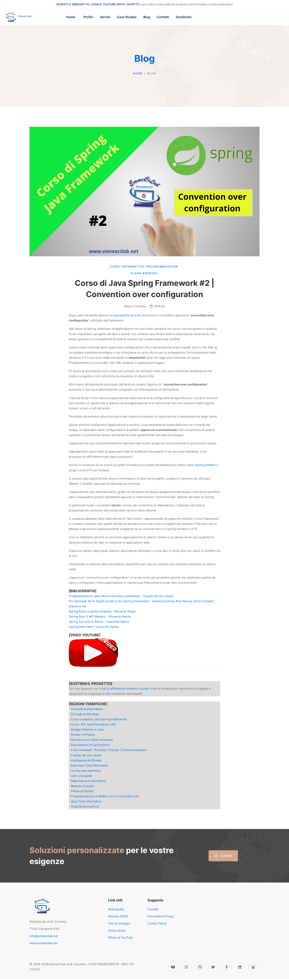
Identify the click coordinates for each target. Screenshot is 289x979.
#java (137, 273)
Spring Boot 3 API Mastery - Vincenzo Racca (100, 616)
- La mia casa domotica (84, 770)
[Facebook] (226, 967)
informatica (133, 266)
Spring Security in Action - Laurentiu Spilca (99, 621)
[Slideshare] (253, 967)
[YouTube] (173, 967)
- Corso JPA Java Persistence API (92, 724)
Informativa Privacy (160, 916)
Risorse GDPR (118, 916)
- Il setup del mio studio (85, 755)
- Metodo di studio (81, 786)
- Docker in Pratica (82, 734)
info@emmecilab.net (43, 936)
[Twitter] (213, 967)
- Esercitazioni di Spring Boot (89, 745)
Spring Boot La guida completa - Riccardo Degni (102, 611)
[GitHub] (199, 967)
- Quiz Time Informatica (85, 801)
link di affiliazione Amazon (119, 688)
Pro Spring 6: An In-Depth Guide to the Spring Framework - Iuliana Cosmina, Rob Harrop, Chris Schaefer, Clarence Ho (142, 603)
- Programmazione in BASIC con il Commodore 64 (104, 796)
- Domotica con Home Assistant (91, 740)
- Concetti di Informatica (85, 709)
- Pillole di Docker (81, 791)
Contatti (225, 856)
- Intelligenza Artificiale (85, 760)
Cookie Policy (157, 923)
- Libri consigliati (80, 776)
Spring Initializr (205, 465)
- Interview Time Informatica (88, 765)
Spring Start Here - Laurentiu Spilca (94, 627)
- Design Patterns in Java (86, 729)
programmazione (162, 266)
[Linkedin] (240, 967)
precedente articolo (127, 315)
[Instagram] (186, 967)
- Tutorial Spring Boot (84, 806)
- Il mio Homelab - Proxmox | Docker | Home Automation (108, 750)
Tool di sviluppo (119, 923)
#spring (150, 273)
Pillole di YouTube (120, 937)
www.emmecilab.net (43, 943)
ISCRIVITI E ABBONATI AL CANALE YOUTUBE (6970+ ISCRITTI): (98, 4)
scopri (145, 688)
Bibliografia (116, 909)
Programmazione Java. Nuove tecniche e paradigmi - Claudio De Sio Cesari (121, 596)
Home (138, 73)
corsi (115, 266)
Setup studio (117, 930)
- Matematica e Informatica (87, 781)
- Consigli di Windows (84, 714)
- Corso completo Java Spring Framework (98, 719)
